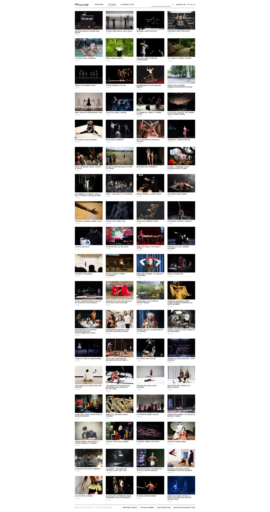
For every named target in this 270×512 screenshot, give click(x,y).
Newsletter (181, 5)
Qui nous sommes (147, 508)
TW (188, 5)
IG (194, 5)
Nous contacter (163, 508)
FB (191, 5)
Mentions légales (130, 508)
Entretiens (99, 4)
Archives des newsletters (184, 508)
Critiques (112, 4)
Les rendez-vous (127, 4)
